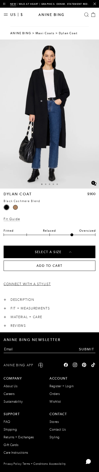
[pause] (4, 4)
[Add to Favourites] (95, 184)
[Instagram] (75, 365)
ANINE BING (20, 33)
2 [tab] (45, 184)
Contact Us (58, 429)
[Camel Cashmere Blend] (15, 207)
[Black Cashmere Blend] (6, 207)
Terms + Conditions (35, 463)
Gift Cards (11, 445)
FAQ (7, 422)
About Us (10, 386)
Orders (55, 394)
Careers (9, 394)
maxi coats (45, 33)
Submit (86, 349)
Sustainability (13, 402)
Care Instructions (16, 453)
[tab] (42, 183)
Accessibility (57, 463)
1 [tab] (42, 184)
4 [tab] (53, 184)
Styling (55, 437)
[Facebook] (66, 365)
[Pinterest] (84, 365)
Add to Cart (50, 266)
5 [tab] (57, 184)
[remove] (94, 4)
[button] (49, 114)
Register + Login (62, 386)
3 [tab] (49, 184)
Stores (54, 422)
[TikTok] (93, 365)
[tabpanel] (49, 114)
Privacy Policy (12, 463)
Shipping (10, 429)
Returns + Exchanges (19, 437)
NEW (13, 4)
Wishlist (55, 402)
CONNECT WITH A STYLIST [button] (27, 284)
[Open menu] (7, 15)
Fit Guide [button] (12, 219)
